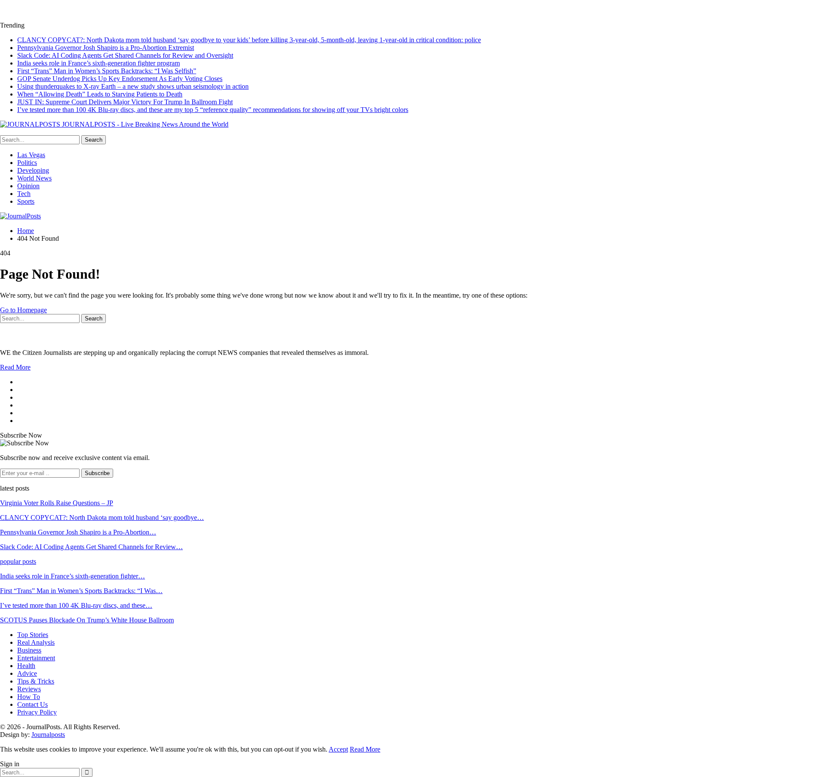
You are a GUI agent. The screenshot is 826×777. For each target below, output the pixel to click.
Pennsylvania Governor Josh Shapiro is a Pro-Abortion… (78, 532)
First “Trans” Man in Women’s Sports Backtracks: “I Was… (81, 590)
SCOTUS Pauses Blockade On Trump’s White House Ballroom (87, 620)
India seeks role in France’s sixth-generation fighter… (72, 576)
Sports (25, 201)
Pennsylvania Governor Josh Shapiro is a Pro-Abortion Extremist (105, 47)
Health (26, 665)
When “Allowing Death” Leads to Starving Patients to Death (99, 94)
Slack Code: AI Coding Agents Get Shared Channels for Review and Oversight (125, 55)
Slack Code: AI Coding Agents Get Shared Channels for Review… (91, 546)
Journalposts (48, 734)
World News (34, 178)
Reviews (29, 689)
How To (28, 696)
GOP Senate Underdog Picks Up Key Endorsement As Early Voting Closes (119, 78)
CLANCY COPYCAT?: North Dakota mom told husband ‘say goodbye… (102, 517)
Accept (338, 749)
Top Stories (32, 634)
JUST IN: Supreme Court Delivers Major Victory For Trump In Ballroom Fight (125, 102)
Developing (33, 170)
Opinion (28, 186)
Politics (27, 162)
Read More (15, 367)
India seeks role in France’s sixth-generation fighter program (98, 63)
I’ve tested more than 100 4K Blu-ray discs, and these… (76, 605)
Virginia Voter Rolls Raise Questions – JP (56, 503)
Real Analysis (36, 642)
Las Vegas (31, 155)
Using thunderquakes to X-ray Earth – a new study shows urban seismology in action (133, 86)
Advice (27, 673)
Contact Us (32, 704)
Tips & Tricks (35, 681)
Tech (24, 193)
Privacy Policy (37, 712)
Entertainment (36, 658)
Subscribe (97, 473)
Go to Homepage (23, 310)
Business (29, 650)
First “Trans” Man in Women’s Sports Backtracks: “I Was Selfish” (106, 71)
